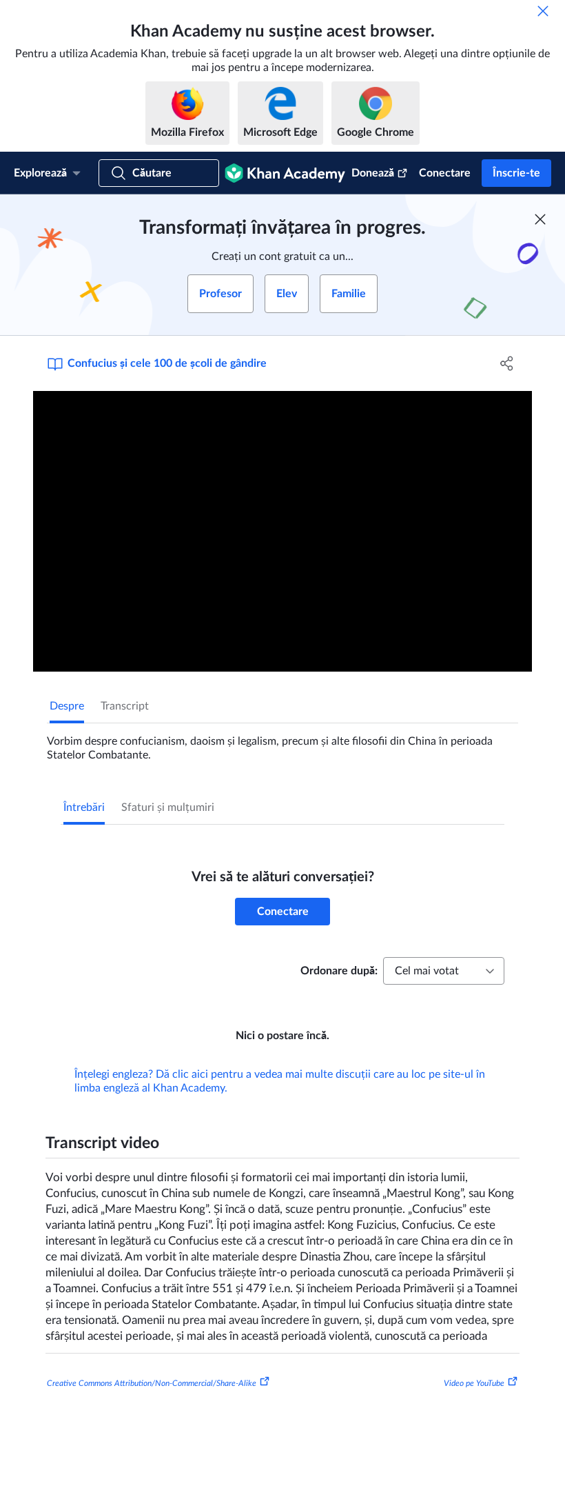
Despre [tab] (67, 706)
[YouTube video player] (282, 531)
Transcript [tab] (125, 706)
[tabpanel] (282, 742)
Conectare (445, 173)
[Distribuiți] (506, 363)
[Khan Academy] (285, 173)
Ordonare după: (339, 970)
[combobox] (443, 971)
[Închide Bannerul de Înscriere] (540, 219)
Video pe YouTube (474, 1383)
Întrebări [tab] (84, 807)
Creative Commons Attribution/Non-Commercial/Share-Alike (151, 1383)
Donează (372, 173)
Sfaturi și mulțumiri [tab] (167, 807)
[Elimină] (543, 11)
